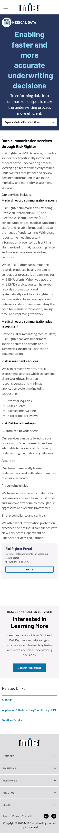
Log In (29, 569)
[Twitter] (53, 815)
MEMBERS (8, 756)
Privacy (16, 816)
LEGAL (6, 804)
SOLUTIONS (9, 768)
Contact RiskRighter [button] (29, 667)
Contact (26, 816)
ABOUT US (8, 792)
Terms (6, 816)
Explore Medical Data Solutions (22, 122)
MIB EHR (7, 700)
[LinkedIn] (46, 815)
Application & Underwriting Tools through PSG (29, 710)
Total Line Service (12, 720)
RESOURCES (10, 780)
